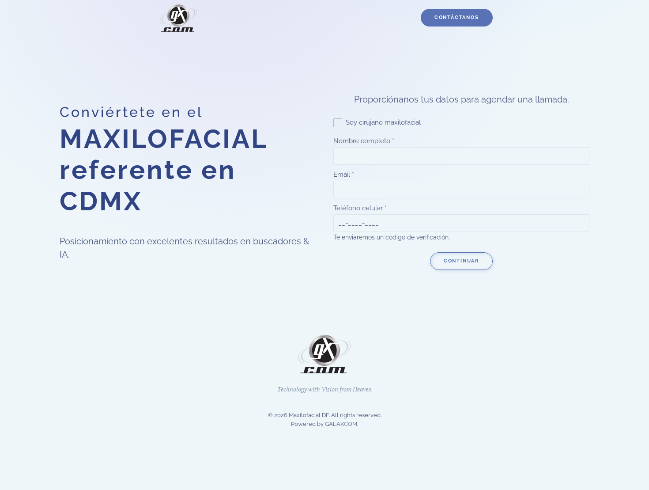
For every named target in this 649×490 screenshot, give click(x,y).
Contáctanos (456, 17)
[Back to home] (179, 17)
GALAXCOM (341, 424)
